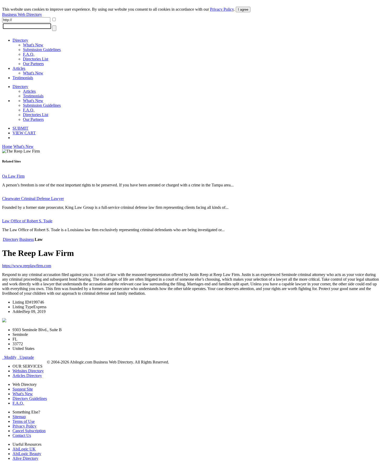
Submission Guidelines (42, 49)
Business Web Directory (22, 14)
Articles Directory (27, 375)
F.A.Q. (28, 54)
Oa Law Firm (13, 176)
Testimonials (23, 78)
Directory (20, 40)
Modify (9, 357)
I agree (243, 9)
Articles (19, 68)
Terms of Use (24, 421)
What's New (33, 45)
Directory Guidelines (30, 398)
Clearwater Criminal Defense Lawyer (33, 198)
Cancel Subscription (29, 431)
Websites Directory (28, 371)
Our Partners (33, 63)
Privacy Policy (222, 9)
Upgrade (25, 357)
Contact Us (22, 435)
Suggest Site (23, 389)
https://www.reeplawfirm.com (26, 265)
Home (7, 146)
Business (26, 239)
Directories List (35, 59)
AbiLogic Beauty (27, 453)
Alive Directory (25, 458)
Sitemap (19, 416)
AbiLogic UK (24, 449)
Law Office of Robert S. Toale (27, 221)
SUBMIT (20, 128)
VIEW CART (24, 133)
